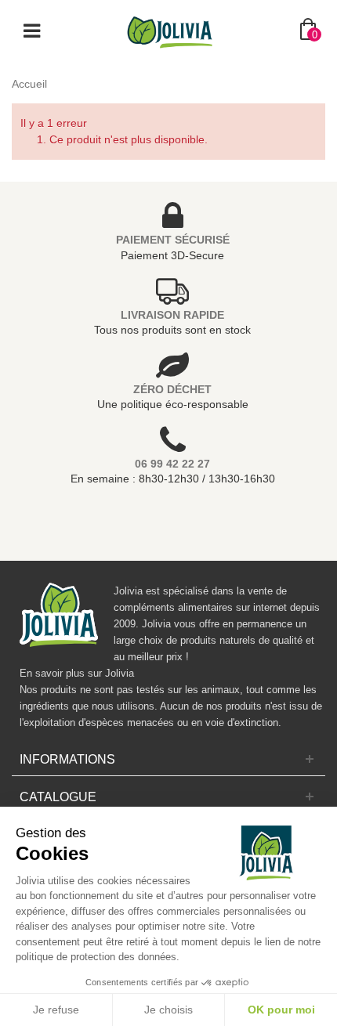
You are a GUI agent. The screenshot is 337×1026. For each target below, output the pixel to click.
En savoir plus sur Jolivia (77, 673)
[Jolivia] (170, 30)
